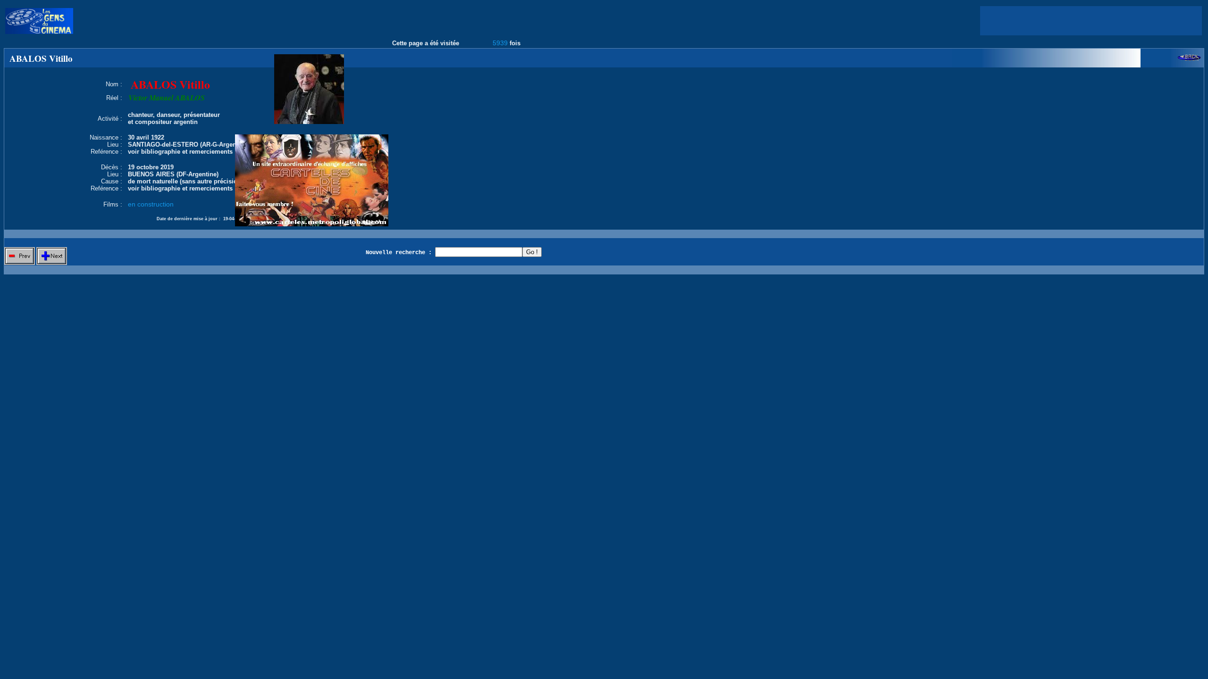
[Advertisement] (1091, 21)
